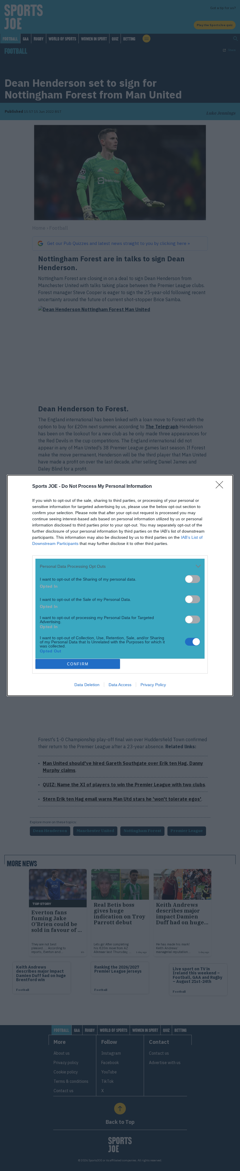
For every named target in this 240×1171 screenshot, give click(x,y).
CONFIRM (78, 664)
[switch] (192, 579)
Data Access (120, 684)
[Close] (221, 486)
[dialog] (120, 585)
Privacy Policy (153, 684)
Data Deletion (87, 684)
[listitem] (120, 566)
